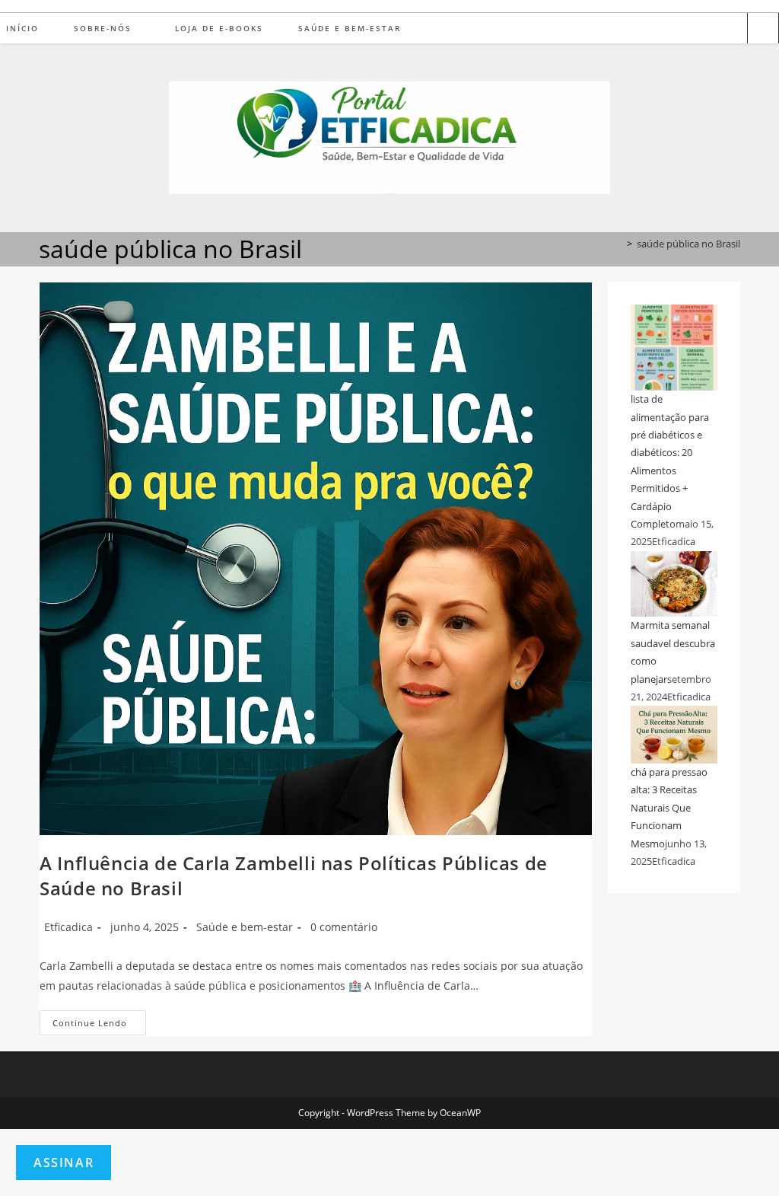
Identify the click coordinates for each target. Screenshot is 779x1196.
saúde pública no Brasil (688, 243)
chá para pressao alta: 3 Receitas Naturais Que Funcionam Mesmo (669, 807)
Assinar (63, 1162)
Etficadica (68, 927)
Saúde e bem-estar (244, 927)
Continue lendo (99, 1025)
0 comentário (343, 927)
